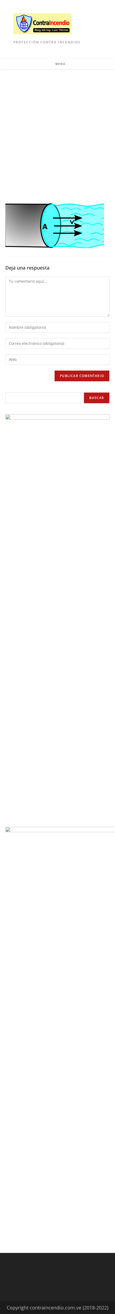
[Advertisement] (57, 129)
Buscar (96, 397)
